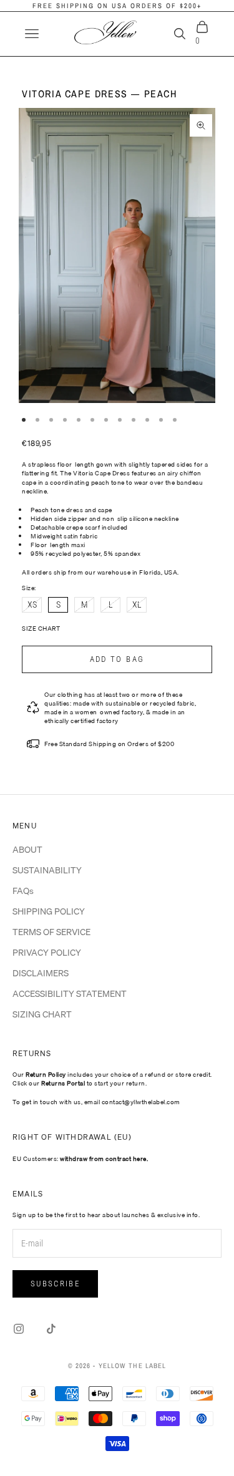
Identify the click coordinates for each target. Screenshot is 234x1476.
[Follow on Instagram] (18, 1329)
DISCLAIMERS (40, 973)
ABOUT (27, 850)
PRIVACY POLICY (46, 952)
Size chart (41, 628)
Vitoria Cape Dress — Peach (99, 93)
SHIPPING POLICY (48, 911)
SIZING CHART (42, 1014)
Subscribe (55, 1283)
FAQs (23, 891)
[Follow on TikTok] (51, 1329)
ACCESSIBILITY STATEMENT (69, 994)
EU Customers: (80, 1158)
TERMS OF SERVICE (51, 932)
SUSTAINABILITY (47, 870)
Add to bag (117, 659)
